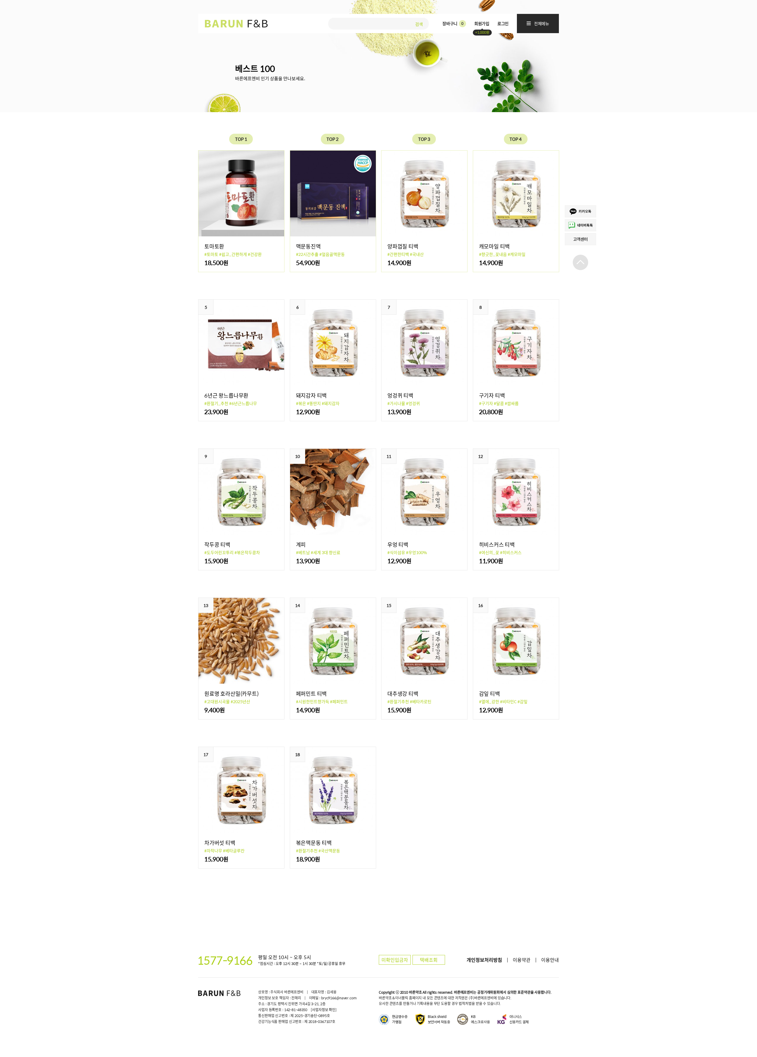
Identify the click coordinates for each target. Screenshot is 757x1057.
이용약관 (521, 960)
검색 (419, 23)
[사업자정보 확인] (324, 1009)
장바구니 (452, 23)
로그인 (503, 23)
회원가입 (481, 23)
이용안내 (550, 960)
